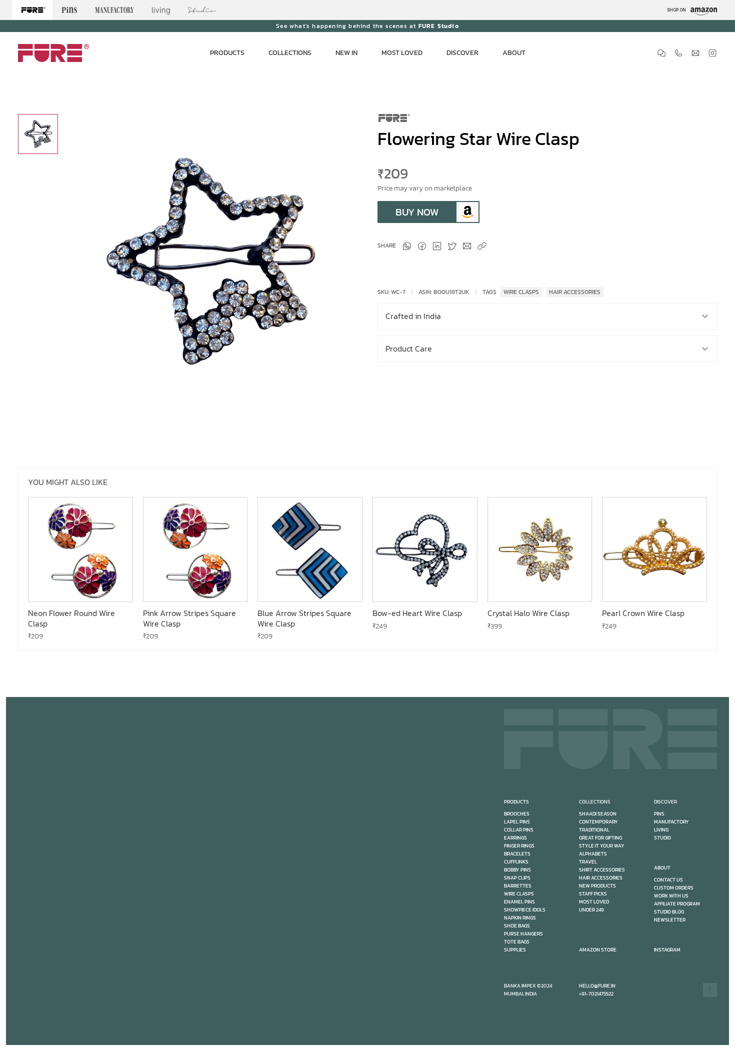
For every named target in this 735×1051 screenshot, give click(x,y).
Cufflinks (516, 862)
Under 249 (591, 910)
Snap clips (517, 878)
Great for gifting (600, 838)
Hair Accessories (600, 878)
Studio (662, 838)
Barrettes (518, 886)
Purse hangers (523, 934)
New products (597, 886)
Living (661, 830)
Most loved (594, 902)
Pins (659, 814)
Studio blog (669, 912)
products (516, 802)
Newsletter (670, 920)
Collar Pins (519, 830)
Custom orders (674, 888)
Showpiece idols (525, 910)
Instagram (667, 950)
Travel (588, 862)
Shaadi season (597, 814)
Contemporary (598, 822)
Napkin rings (520, 918)
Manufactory (671, 822)
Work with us (671, 896)
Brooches (517, 814)
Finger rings (519, 846)
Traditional (594, 830)
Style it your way (601, 846)
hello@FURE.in (597, 986)
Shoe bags (517, 926)
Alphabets (593, 854)
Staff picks (593, 894)
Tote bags (517, 942)
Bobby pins (517, 870)
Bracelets (517, 854)
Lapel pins (517, 822)
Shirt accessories (602, 870)
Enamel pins (519, 902)
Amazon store (597, 950)
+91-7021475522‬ (596, 994)
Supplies (515, 950)
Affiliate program (677, 904)
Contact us (668, 880)
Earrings (515, 838)
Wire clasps (519, 894)
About (662, 868)
